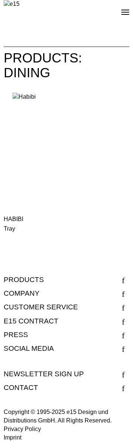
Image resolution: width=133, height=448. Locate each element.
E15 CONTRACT (31, 321)
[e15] (12, 4)
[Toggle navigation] (119, 9)
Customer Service (41, 307)
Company (22, 293)
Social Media (29, 348)
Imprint (12, 437)
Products (24, 280)
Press (16, 335)
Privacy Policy (22, 429)
